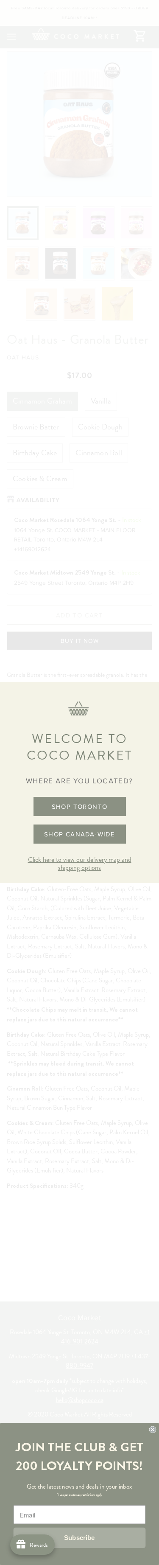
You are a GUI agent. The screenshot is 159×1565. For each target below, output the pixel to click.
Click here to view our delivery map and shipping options (79, 863)
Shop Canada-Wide (79, 834)
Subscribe (79, 1538)
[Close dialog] (152, 1429)
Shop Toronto (80, 806)
